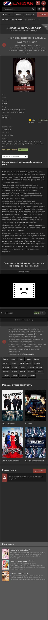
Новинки (43, 15)
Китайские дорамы (16, 19)
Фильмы (19, 15)
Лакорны (7, 15)
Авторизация (38, 3)
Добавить (39, 471)
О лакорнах (30, 15)
